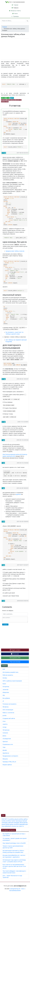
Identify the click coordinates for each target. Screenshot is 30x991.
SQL (4, 695)
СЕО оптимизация (8, 709)
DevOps (5, 678)
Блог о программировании (17, 2)
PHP (4, 669)
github (8, 824)
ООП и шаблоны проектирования (12, 681)
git (15, 819)
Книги (16, 13)
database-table (4, 101)
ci (23, 826)
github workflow (14, 824)
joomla (4, 715)
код (3, 826)
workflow (12, 819)
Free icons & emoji (15, 662)
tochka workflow (6, 821)
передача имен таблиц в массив (15, 251)
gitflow (26, 819)
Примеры (16, 16)
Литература (6, 730)
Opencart (5, 741)
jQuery (4, 735)
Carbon (13, 821)
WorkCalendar (24, 822)
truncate (9, 99)
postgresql (3, 99)
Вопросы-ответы (16, 10)
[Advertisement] (12, 790)
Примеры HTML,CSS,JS (9, 761)
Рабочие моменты (8, 675)
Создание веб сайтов (9, 718)
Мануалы (5, 759)
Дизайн (5, 750)
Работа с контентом (8, 712)
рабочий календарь (14, 822)
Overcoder (16, 654)
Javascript (5, 689)
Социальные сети (8, 744)
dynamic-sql (18, 99)
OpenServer (6, 753)
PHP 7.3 (6, 819)
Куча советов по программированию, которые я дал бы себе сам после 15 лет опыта (14, 866)
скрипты (5, 724)
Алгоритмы (6, 686)
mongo (4, 727)
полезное (5, 733)
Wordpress (6, 707)
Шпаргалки (6, 692)
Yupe (4, 747)
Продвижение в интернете (10, 756)
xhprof (21, 826)
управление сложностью (11, 826)
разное (4, 824)
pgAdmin (18, 494)
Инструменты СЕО (15, 658)
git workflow (20, 819)
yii (3, 701)
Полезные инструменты (9, 704)
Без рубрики (6, 698)
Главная (15, 5)
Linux (4, 721)
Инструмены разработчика (10, 672)
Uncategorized (7, 738)
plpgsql (13, 99)
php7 (26, 824)
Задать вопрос (15, 650)
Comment (5, 624)
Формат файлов (7, 764)
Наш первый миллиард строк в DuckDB (14, 843)
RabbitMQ (22, 824)
